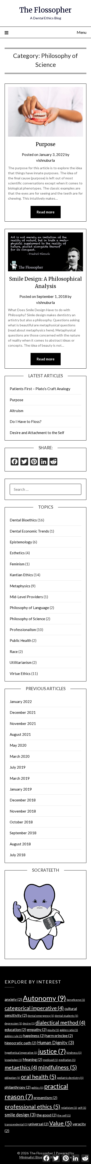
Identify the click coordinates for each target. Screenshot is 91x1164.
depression (13, 1023)
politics (37, 1087)
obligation (12, 1077)
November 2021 (23, 723)
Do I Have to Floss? (25, 421)
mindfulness (57, 1067)
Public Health (20, 640)
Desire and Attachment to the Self (37, 432)
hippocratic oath (20, 1043)
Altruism (16, 410)
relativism (69, 1107)
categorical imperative (34, 1008)
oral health (38, 1076)
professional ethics (32, 1106)
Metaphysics (20, 586)
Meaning (32, 1059)
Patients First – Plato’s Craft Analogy (40, 388)
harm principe (59, 1035)
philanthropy (18, 1087)
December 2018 (23, 800)
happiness (34, 1035)
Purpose (45, 144)
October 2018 (21, 822)
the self (64, 1115)
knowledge (13, 1059)
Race (14, 651)
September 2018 (23, 833)
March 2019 (20, 778)
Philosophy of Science (27, 619)
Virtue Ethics (20, 673)
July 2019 (17, 767)
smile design (20, 1114)
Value (60, 1123)
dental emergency (41, 1015)
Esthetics (17, 553)
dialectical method (60, 1022)
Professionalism (23, 629)
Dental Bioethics (23, 520)
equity (53, 1029)
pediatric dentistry (70, 1077)
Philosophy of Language (29, 607)
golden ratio (69, 1029)
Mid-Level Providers (26, 597)
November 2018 (23, 811)
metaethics (21, 1067)
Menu (81, 32)
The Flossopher (45, 10)
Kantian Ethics (21, 575)
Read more (46, 212)
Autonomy (44, 998)
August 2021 (20, 734)
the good (46, 1115)
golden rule (14, 1036)
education (15, 1029)
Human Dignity (55, 1042)
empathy (37, 1029)
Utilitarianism (21, 662)
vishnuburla (45, 160)
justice (52, 1051)
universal (38, 1124)
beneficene (76, 999)
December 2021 (23, 712)
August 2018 (20, 844)
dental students (66, 1015)
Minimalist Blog (30, 1157)
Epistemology (21, 542)
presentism (45, 1097)
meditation (66, 1059)
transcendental (16, 1124)
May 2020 (18, 745)
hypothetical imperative (21, 1052)
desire (29, 1023)
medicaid (50, 1059)
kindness (74, 1052)
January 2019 (21, 789)
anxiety (13, 999)
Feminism (17, 564)
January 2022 (21, 701)
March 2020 (20, 756)
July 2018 (17, 855)
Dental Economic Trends (29, 531)
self (82, 1107)
